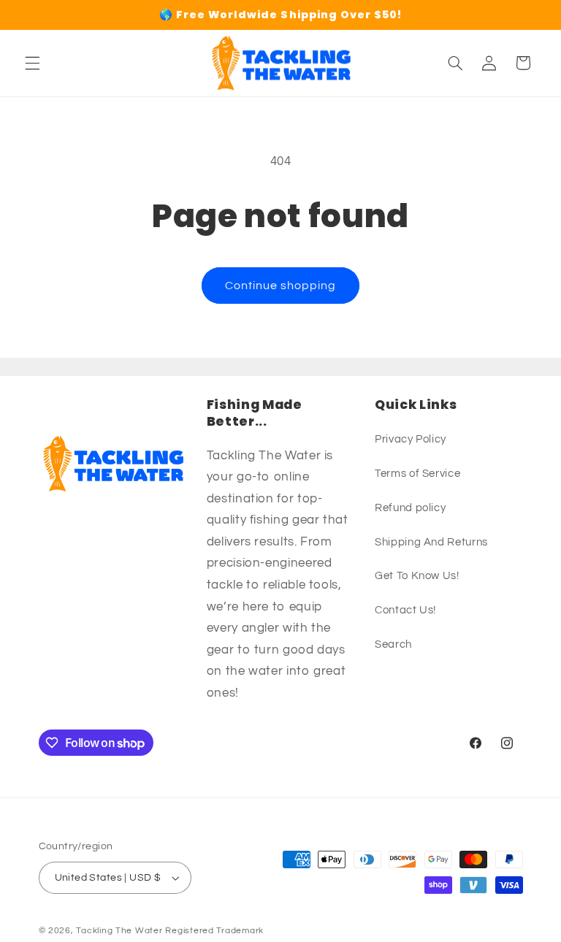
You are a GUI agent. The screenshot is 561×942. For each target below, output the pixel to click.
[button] (32, 63)
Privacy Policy (410, 439)
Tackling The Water (119, 931)
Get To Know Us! (417, 575)
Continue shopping (281, 285)
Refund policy (410, 507)
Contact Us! (405, 610)
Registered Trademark (214, 931)
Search (393, 644)
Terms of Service (417, 473)
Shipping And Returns (431, 542)
